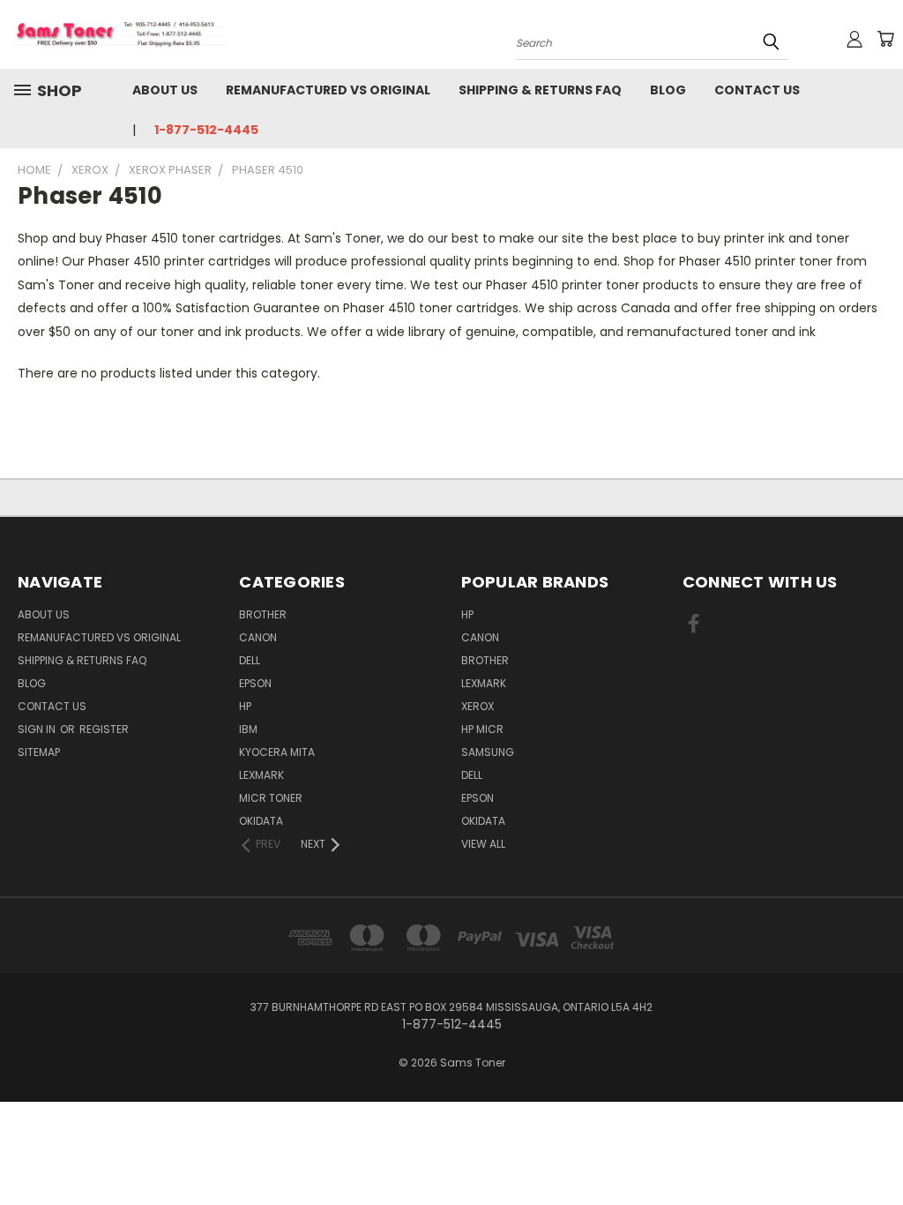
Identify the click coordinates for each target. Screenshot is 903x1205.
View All (483, 843)
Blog (668, 90)
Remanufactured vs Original (328, 90)
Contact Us (757, 90)
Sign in (38, 729)
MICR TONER (270, 797)
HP (245, 706)
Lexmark (261, 774)
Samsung (487, 752)
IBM (248, 729)
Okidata (483, 820)
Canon (258, 637)
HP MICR (482, 729)
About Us (165, 90)
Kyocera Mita (277, 752)
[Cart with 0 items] (885, 39)
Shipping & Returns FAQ (540, 90)
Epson (255, 683)
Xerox (477, 706)
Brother (263, 614)
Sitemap (39, 752)
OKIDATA (261, 820)
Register (104, 729)
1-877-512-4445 (206, 129)
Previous (876, 1149)
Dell (249, 660)
